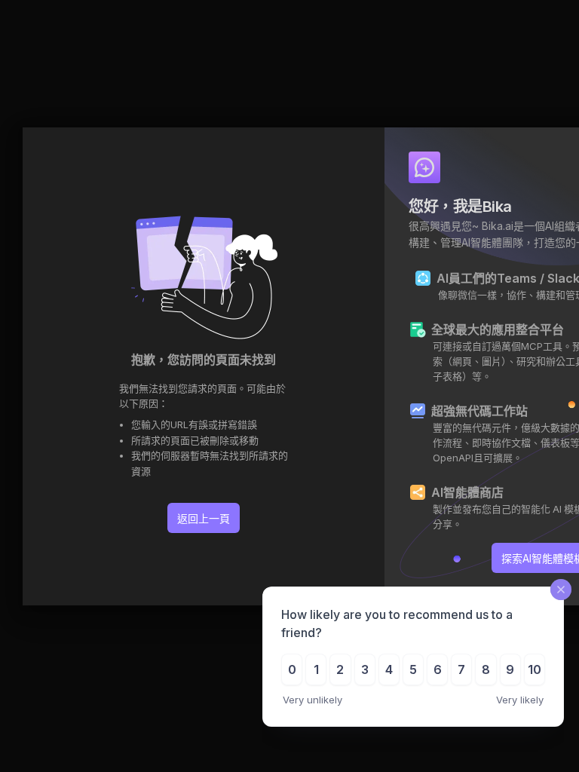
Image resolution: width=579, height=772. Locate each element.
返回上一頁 (203, 518)
